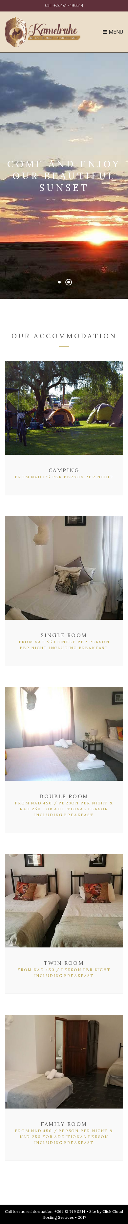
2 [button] (68, 282)
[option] (64, 176)
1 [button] (59, 282)
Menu (115, 32)
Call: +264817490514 (64, 5)
